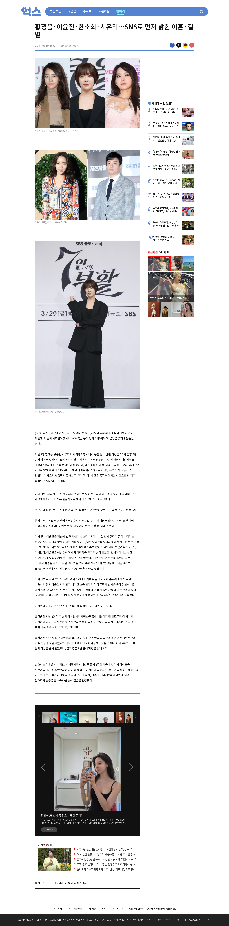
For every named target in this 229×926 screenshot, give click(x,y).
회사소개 (57, 908)
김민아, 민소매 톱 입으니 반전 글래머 (62, 815)
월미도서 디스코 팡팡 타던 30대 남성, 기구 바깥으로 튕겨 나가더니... (110, 869)
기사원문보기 (49, 829)
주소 (191, 45)
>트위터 (178, 45)
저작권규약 (117, 908)
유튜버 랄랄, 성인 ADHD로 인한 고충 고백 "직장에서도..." (105, 859)
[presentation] (39, 717)
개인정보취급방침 (97, 908)
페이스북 (172, 45)
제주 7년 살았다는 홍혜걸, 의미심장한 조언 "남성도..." (103, 849)
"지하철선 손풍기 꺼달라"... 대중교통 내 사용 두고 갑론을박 (105, 854)
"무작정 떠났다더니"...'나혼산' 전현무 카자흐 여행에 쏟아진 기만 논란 (110, 864)
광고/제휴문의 (75, 908)
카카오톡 (185, 45)
